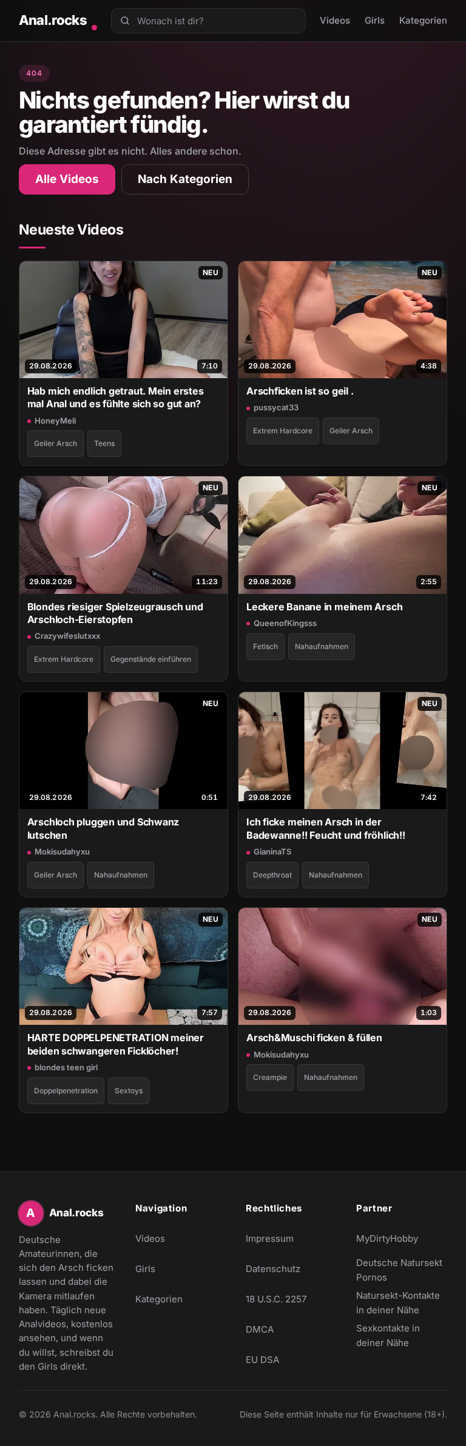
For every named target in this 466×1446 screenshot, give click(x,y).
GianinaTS (272, 851)
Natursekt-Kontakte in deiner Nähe (401, 1303)
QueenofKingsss (285, 623)
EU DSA (262, 1359)
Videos (335, 20)
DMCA (260, 1329)
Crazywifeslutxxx (67, 636)
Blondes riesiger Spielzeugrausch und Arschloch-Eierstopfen (115, 613)
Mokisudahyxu (62, 851)
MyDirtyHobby (401, 1242)
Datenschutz (273, 1268)
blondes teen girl (66, 1067)
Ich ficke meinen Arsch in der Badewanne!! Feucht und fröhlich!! (325, 828)
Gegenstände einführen (150, 659)
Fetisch (265, 646)
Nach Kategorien (185, 179)
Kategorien (423, 20)
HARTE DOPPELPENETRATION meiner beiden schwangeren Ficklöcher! (115, 1043)
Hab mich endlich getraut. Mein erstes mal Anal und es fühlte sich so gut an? (115, 397)
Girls (375, 20)
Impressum (270, 1238)
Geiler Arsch (55, 443)
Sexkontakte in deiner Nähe (401, 1335)
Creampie (270, 1077)
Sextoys (129, 1090)
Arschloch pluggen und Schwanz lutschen (103, 828)
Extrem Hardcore (282, 430)
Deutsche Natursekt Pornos (401, 1270)
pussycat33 (276, 407)
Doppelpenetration (66, 1090)
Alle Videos (67, 179)
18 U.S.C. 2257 (276, 1299)
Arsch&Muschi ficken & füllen (314, 1037)
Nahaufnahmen (321, 646)
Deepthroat (272, 874)
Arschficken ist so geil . (299, 391)
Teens (104, 443)
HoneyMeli (55, 420)
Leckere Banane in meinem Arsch (324, 607)
